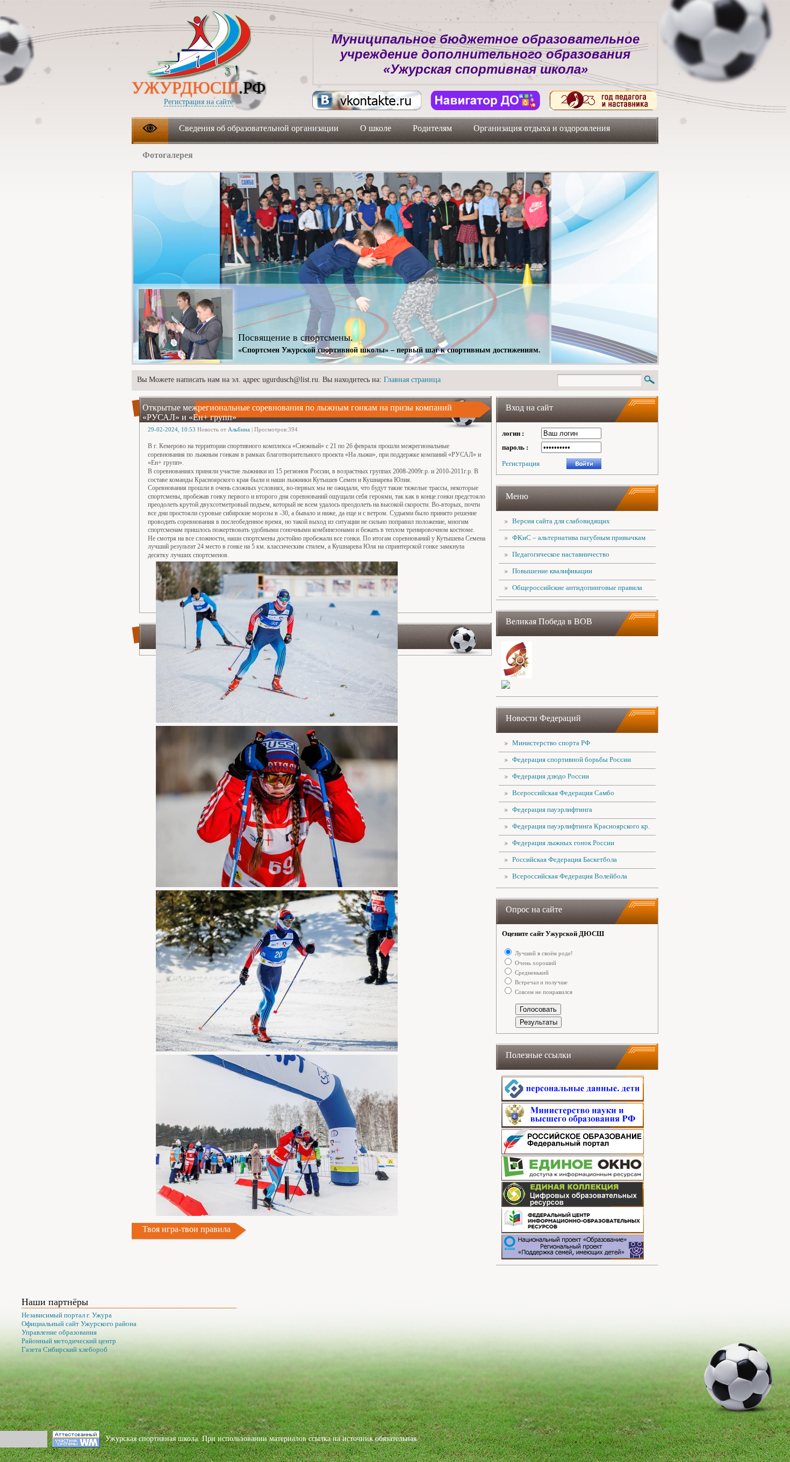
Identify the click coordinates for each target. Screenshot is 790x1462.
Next (630, 197)
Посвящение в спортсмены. (295, 337)
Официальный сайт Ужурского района (79, 1324)
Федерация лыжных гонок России (563, 843)
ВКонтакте (367, 100)
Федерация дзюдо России (550, 776)
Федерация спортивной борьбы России (571, 759)
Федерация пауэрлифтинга (552, 809)
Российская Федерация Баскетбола (564, 859)
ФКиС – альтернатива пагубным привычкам (578, 538)
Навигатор (485, 100)
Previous (595, 197)
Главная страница (412, 380)
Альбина (239, 429)
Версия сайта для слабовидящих (561, 521)
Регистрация (521, 463)
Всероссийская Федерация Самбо (563, 793)
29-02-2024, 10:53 (172, 429)
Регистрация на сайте (198, 102)
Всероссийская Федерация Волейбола (569, 876)
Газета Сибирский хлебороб (64, 1349)
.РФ (198, 87)
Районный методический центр (68, 1341)
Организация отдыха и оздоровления (541, 128)
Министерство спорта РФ (551, 743)
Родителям (432, 128)
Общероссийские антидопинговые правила (577, 588)
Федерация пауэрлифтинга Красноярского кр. (581, 826)
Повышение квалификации (552, 571)
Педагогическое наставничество (560, 554)
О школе (375, 128)
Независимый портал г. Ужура (66, 1315)
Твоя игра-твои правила (186, 1229)
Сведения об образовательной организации (259, 128)
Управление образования (59, 1332)
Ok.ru (603, 100)
